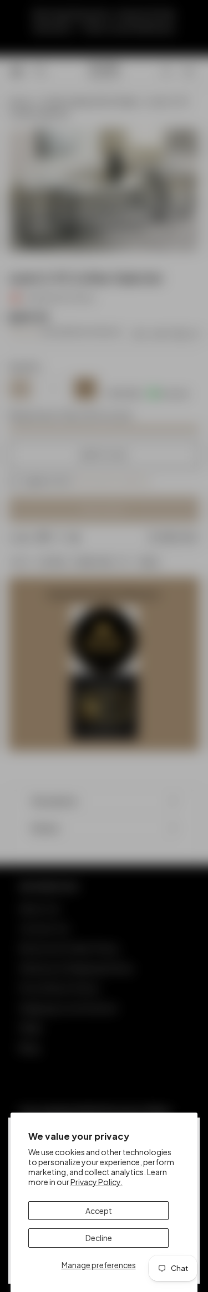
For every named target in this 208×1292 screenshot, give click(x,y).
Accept (98, 1211)
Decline (98, 1238)
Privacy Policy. (96, 1182)
